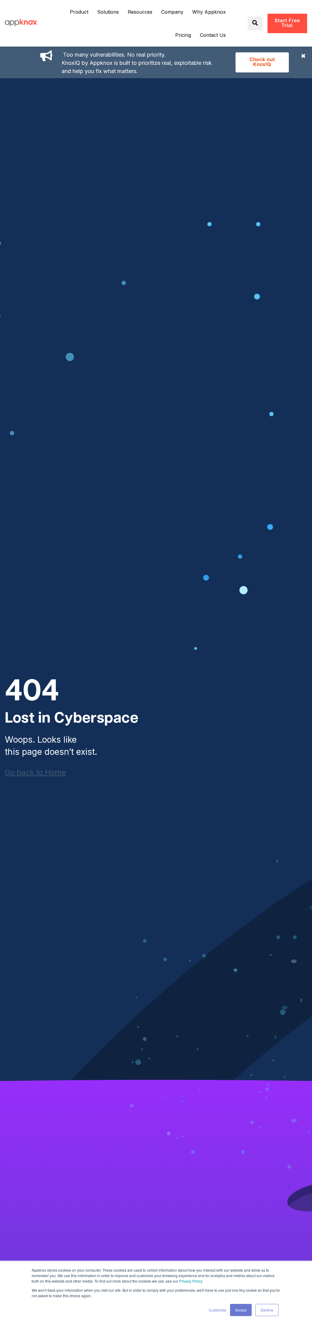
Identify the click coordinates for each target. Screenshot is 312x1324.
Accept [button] (240, 1309)
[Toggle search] (255, 23)
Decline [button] (267, 1309)
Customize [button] (217, 1309)
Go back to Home (35, 772)
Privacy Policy (190, 1281)
